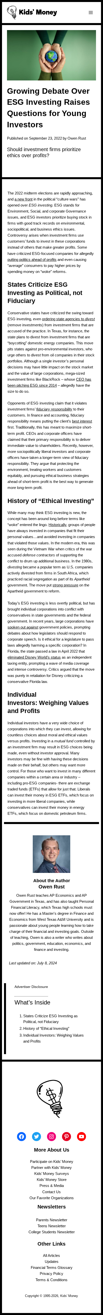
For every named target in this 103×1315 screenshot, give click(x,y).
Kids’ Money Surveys (51, 1174)
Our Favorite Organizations (52, 1198)
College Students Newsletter (51, 1232)
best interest (82, 421)
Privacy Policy (51, 1274)
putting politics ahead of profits (32, 260)
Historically (57, 525)
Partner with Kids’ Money (51, 1168)
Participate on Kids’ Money (51, 1162)
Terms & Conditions (52, 1280)
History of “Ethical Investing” (46, 1029)
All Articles (51, 1256)
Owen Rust (77, 138)
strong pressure (65, 585)
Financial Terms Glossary (51, 1268)
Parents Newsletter (51, 1220)
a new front (23, 199)
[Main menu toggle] (91, 12)
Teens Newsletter (52, 1226)
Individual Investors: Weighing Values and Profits (53, 1038)
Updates (51, 1262)
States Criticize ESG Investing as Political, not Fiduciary (50, 1019)
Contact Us (51, 1192)
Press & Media (52, 1186)
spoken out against (23, 627)
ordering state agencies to (68, 319)
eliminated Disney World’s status (34, 657)
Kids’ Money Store (51, 1180)
